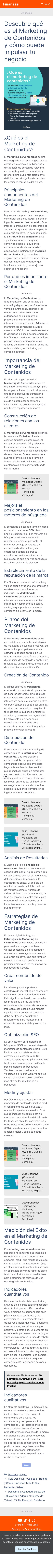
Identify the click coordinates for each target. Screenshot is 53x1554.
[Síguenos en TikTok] (26, 1520)
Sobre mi (19, 1524)
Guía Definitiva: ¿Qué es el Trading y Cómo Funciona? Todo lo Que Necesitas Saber (25, 1483)
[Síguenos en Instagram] (33, 1520)
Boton (26, 1465)
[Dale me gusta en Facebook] (30, 1520)
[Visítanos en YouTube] (21, 1520)
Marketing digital (17, 1474)
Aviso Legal (32, 1524)
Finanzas (11, 4)
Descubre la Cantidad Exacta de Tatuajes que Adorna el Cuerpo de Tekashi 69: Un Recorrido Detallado (24, 1496)
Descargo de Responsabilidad (26, 1529)
